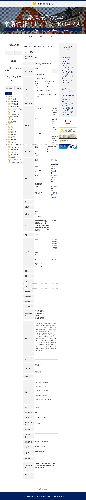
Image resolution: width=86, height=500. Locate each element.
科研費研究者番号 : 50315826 (54, 195)
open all (9, 88)
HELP (42, 36)
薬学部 (12, 137)
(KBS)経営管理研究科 (17, 109)
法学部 (12, 124)
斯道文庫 (13, 152)
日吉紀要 (13, 139)
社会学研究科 (14, 106)
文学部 (12, 119)
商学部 (12, 127)
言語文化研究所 (15, 144)
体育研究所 (14, 155)
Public (9, 93)
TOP (30, 36)
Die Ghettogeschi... (67, 62)
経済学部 (13, 122)
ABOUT (54, 36)
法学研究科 (14, 104)
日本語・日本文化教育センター (20, 162)
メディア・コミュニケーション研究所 (22, 147)
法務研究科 (14, 117)
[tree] (13, 129)
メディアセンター (16, 142)
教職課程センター (16, 157)
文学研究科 (14, 101)
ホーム (26, 46)
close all (18, 88)
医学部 (12, 129)
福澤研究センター (16, 160)
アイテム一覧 (36, 46)
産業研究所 (14, 149)
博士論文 (13, 99)
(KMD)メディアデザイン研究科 (20, 114)
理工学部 (13, 132)
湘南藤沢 (13, 134)
